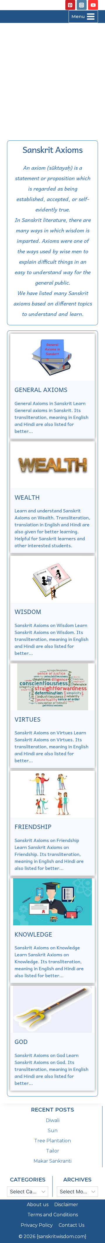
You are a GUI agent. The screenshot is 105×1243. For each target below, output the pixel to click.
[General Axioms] (52, 357)
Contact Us (71, 1225)
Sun (52, 1130)
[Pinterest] (70, 5)
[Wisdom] (52, 579)
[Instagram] (82, 5)
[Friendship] (52, 794)
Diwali (53, 1120)
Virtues (28, 719)
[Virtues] (52, 686)
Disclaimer (66, 1204)
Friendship (33, 826)
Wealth (27, 497)
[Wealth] (52, 464)
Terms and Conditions (52, 1214)
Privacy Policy (37, 1225)
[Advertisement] (52, 78)
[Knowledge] (52, 901)
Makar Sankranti (52, 1161)
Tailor (52, 1151)
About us (37, 1204)
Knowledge (33, 934)
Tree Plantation (52, 1140)
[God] (52, 1009)
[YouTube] (93, 5)
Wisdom (28, 611)
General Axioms (41, 389)
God (21, 1041)
